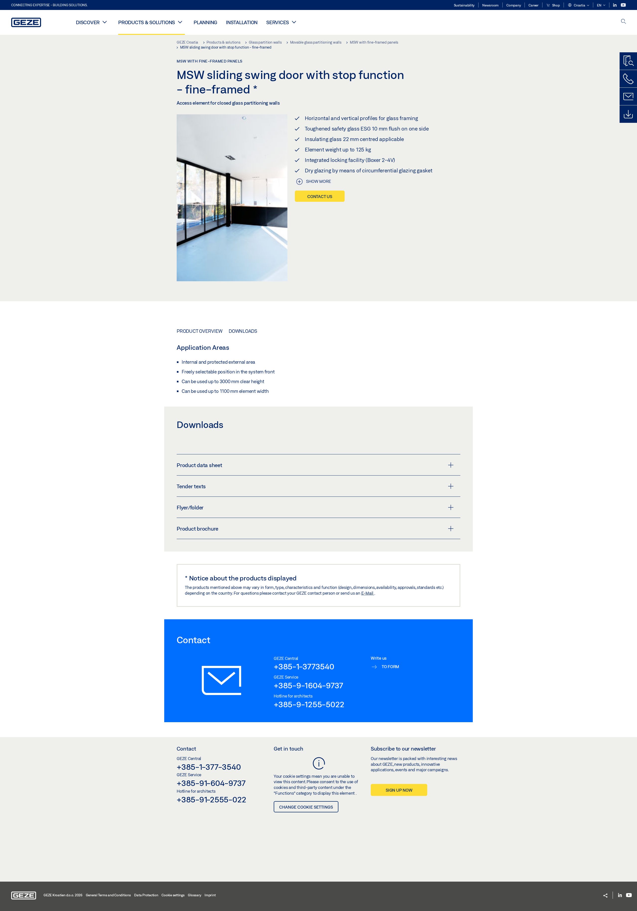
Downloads (243, 331)
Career (533, 5)
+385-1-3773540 (304, 666)
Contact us (319, 196)
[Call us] (628, 78)
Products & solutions (146, 22)
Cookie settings (172, 895)
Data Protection (146, 895)
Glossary (194, 895)
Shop (555, 5)
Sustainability (464, 5)
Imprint (210, 895)
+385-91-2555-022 (211, 799)
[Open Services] (294, 22)
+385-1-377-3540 (209, 766)
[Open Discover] (104, 22)
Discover (88, 22)
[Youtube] (623, 5)
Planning (205, 22)
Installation (242, 22)
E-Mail (367, 593)
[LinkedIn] (615, 5)
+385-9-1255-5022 (309, 704)
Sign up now (399, 790)
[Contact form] (628, 96)
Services (277, 22)
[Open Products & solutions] (180, 22)
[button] (578, 5)
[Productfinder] (628, 61)
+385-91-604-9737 (211, 782)
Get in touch (288, 749)
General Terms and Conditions (108, 895)
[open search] (623, 22)
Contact (186, 749)
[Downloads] (628, 114)
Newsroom (490, 5)
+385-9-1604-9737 (308, 685)
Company (513, 5)
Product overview (199, 331)
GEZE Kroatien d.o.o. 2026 (63, 895)
